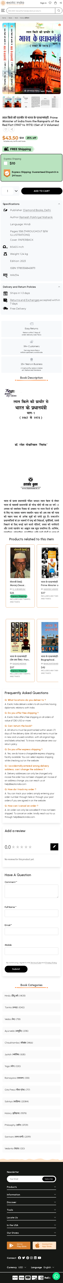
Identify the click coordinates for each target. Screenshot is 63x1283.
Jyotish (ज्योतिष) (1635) (15, 1054)
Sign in (43, 3)
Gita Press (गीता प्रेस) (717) (17, 1089)
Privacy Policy (51, 962)
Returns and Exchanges (24, 300)
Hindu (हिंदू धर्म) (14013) (15, 995)
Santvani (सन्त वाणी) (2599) (18, 1136)
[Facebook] (19, 1258)
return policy (11, 744)
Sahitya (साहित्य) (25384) (17, 1101)
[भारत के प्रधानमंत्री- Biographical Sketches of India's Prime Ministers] (51, 651)
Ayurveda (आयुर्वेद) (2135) (16, 1031)
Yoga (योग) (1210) (13, 1066)
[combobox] (30, 11)
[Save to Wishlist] (6, 129)
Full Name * (10, 907)
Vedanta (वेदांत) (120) (15, 1148)
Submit (16, 969)
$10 (12, 163)
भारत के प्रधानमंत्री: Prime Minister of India (50, 585)
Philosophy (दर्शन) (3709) (16, 1125)
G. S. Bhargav (19, 589)
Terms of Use (35, 962)
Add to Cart (42, 191)
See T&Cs (37, 335)
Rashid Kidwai (19, 663)
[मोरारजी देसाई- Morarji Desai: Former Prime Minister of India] (20, 577)
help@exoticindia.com (15, 784)
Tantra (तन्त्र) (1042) (15, 1007)
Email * (8, 925)
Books (10, 18)
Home (4, 18)
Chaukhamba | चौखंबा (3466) (19, 1042)
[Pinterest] (27, 1258)
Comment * (11, 882)
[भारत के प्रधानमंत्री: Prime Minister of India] (51, 577)
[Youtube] (39, 1258)
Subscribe (49, 1179)
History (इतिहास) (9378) (16, 1113)
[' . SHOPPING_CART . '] (55, 2)
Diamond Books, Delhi (37, 210)
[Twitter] (23, 1258)
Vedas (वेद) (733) (13, 1019)
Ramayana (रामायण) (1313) (17, 1078)
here (30, 797)
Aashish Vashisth (52, 589)
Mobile (8, 945)
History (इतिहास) (24, 18)
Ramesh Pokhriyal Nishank (36, 217)
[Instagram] (31, 1258)
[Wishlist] (50, 2)
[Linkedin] (35, 1258)
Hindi (16, 18)
